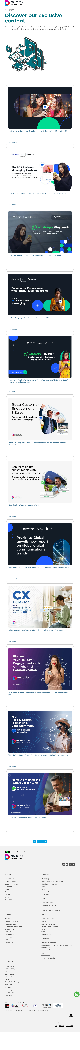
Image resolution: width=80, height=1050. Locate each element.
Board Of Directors (11, 884)
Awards (7, 897)
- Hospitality (9, 942)
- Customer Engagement (13, 927)
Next (44, 842)
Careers (7, 892)
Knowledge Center (11, 990)
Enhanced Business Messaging (52, 881)
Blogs (7, 979)
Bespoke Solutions (48, 892)
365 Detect (45, 932)
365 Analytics (46, 934)
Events (7, 894)
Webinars (8, 984)
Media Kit (8, 971)
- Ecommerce (9, 934)
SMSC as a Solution (48, 924)
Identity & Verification (49, 884)
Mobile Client (9, 992)
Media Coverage (10, 969)
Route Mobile (69, 1025)
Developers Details (48, 958)
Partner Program (47, 903)
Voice (43, 887)
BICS (56, 1025)
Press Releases (10, 966)
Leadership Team (11, 881)
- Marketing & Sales (11, 921)
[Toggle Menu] (75, 2)
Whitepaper (9, 987)
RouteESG (8, 900)
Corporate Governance (49, 950)
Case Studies (9, 974)
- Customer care (10, 924)
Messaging (45, 879)
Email (43, 889)
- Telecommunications (12, 940)
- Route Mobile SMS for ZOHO (52, 911)
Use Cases (8, 977)
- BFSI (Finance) (10, 932)
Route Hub (45, 921)
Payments (45, 894)
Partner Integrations (48, 905)
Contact (7, 889)
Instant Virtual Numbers (49, 927)
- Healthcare (9, 937)
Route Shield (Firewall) (49, 919)
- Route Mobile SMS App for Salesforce (55, 908)
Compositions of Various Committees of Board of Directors (57, 946)
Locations (8, 887)
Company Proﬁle (11, 879)
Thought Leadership (12, 982)
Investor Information (48, 943)
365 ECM (44, 929)
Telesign (61, 1025)
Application (9, 995)
